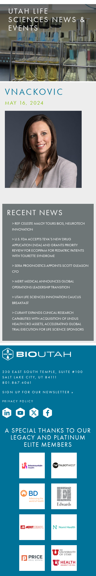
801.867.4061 (17, 382)
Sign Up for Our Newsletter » (38, 392)
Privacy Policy (18, 401)
